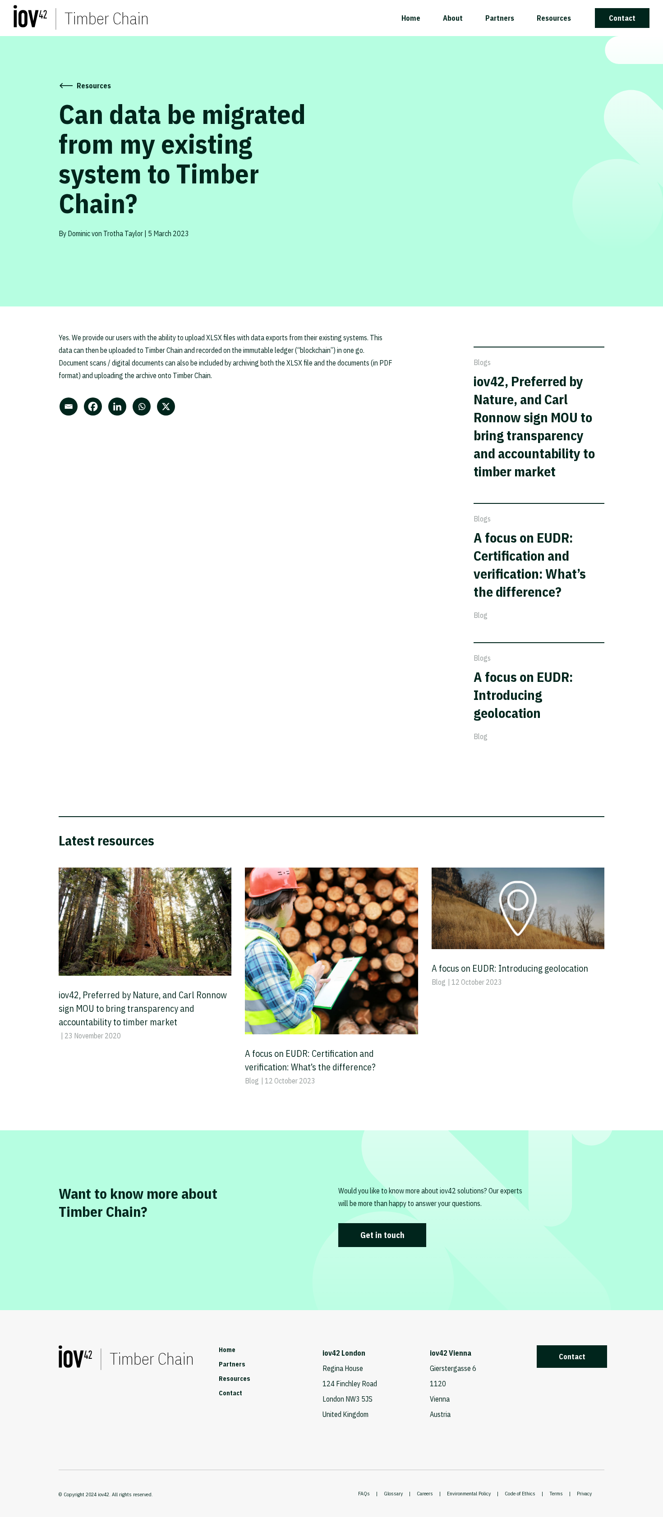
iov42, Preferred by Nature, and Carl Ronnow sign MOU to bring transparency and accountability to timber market (534, 426)
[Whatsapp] (144, 407)
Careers (425, 1493)
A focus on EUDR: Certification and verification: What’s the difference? (530, 564)
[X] (168, 407)
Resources (554, 18)
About (453, 18)
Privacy (584, 1493)
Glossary (393, 1493)
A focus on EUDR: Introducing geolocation (523, 695)
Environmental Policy (469, 1493)
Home (410, 18)
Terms (556, 1493)
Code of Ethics (520, 1493)
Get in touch (382, 1235)
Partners (499, 18)
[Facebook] (95, 407)
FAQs (364, 1493)
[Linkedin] (119, 407)
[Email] (71, 407)
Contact (622, 18)
